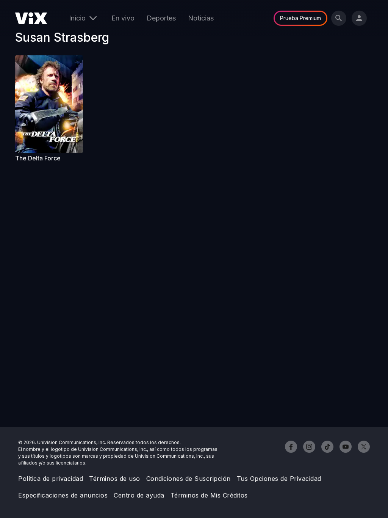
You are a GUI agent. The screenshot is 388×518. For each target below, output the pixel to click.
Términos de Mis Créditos (209, 495)
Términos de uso (114, 478)
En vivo (123, 18)
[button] (49, 104)
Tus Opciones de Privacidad (279, 478)
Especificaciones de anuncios (63, 495)
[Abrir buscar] (338, 18)
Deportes (161, 18)
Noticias (201, 18)
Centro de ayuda (139, 495)
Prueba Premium (300, 18)
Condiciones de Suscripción (188, 478)
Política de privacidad (50, 478)
